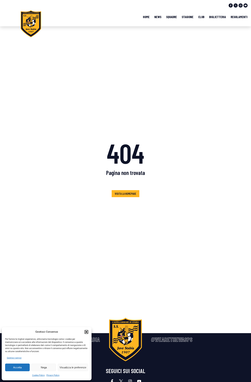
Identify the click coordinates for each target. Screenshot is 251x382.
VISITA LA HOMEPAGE (125, 193)
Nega (44, 367)
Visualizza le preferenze (73, 367)
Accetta (17, 367)
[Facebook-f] (231, 5)
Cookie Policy (38, 375)
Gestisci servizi (14, 358)
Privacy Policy (52, 375)
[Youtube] (245, 5)
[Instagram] (241, 5)
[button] (86, 332)
